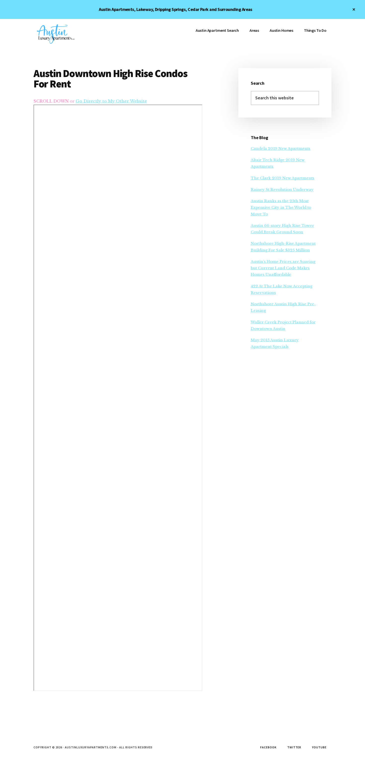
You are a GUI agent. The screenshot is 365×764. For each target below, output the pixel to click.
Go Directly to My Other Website (111, 101)
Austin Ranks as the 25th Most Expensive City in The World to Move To (281, 207)
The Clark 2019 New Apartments (282, 178)
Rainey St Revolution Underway (282, 189)
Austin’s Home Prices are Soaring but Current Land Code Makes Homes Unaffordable (283, 268)
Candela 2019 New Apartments (280, 148)
